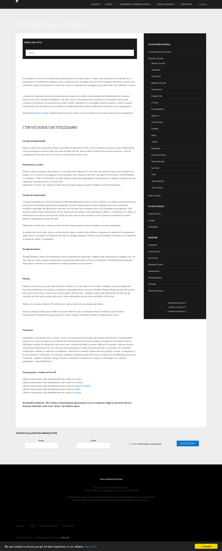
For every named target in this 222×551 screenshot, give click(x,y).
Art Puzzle (153, 258)
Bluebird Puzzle (155, 264)
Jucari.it (95, 4)
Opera (78, 392)
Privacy (32, 526)
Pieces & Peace (155, 291)
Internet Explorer (83, 386)
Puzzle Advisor (165, 4)
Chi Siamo (20, 526)
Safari (78, 389)
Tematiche (153, 227)
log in (202, 4)
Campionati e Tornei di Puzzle (135, 4)
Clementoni (153, 271)
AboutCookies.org (36, 113)
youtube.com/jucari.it (177, 307)
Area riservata (68, 526)
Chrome (79, 382)
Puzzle (108, 4)
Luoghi (151, 220)
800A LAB (65, 538)
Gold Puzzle (154, 251)
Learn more (90, 546)
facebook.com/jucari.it (177, 303)
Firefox (78, 379)
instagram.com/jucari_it (177, 311)
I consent (206, 546)
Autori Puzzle (154, 213)
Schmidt (152, 284)
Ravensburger (155, 277)
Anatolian (152, 245)
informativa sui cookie (49, 526)
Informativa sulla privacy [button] (149, 444)
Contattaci (186, 4)
